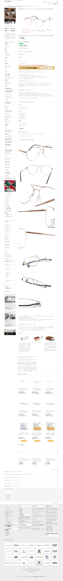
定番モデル (6, 212)
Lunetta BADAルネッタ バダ (6, 108)
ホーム (6, 506)
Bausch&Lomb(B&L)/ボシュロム (7, 236)
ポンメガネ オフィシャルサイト (9, 524)
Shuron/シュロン (6, 250)
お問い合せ (7, 277)
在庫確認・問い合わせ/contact (24, 48)
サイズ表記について (8, 507)
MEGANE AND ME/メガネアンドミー (7, 122)
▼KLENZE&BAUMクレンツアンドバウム (8, 103)
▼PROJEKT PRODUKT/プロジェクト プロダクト (8, 150)
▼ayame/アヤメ (6, 58)
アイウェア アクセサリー (8, 210)
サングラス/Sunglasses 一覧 (8, 193)
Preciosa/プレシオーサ (6, 148)
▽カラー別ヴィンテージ (8, 216)
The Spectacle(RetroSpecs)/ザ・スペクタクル (8, 159)
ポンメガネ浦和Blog (8, 525)
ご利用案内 (7, 275)
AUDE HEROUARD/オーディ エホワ (7, 55)
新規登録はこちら (56, 3)
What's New (7, 514)
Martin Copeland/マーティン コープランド (8, 247)
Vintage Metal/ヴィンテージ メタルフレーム (8, 259)
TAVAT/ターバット (6, 156)
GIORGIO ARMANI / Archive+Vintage (7, 245)
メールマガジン (7, 521)
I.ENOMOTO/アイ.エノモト (6, 86)
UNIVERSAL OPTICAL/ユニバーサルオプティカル (8, 256)
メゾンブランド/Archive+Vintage (7, 170)
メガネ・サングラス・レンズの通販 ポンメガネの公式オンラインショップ (37, 576)
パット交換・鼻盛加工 (8, 208)
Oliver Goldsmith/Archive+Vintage (7, 134)
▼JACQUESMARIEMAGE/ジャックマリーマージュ (9, 91)
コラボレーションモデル (8, 265)
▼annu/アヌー (6, 49)
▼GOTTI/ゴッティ (6, 80)
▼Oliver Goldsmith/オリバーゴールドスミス (8, 131)
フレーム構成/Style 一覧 (8, 195)
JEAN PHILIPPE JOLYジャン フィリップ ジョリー (8, 94)
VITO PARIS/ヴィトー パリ (6, 222)
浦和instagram (21, 510)
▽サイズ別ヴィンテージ (8, 214)
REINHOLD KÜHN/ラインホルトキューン (7, 153)
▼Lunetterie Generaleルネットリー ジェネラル (8, 111)
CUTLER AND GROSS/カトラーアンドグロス (7, 66)
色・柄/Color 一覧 (7, 199)
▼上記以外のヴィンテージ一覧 (9, 261)
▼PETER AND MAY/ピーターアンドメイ (8, 145)
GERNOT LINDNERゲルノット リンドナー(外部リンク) (9, 77)
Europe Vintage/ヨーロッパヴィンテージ (8, 225)
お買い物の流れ (7, 532)
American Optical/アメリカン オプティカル (8, 231)
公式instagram (21, 509)
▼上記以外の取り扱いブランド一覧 (10, 178)
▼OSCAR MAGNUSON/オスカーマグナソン (8, 142)
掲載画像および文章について (9, 513)
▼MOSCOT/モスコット (6, 125)
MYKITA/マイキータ (6, 128)
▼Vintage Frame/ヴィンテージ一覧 (7, 173)
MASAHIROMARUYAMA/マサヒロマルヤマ (8, 117)
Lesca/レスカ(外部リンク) (7, 105)
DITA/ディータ (6, 69)
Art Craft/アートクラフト (7, 233)
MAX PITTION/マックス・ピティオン (7, 119)
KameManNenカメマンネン (6, 100)
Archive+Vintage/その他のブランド (7, 176)
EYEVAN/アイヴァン (6, 72)
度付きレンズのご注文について (9, 511)
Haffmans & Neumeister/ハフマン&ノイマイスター (8, 83)
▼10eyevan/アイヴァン (6, 44)
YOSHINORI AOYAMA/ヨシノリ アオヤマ (7, 164)
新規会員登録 (7, 529)
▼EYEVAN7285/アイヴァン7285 (7, 75)
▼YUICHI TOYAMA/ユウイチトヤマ (7, 167)
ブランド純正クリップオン (8, 269)
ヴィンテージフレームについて (9, 510)
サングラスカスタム (7, 267)
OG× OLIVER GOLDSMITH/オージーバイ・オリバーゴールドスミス (10, 136)
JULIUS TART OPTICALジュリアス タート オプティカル (9, 97)
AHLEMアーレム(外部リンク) (7, 46)
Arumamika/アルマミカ (6, 52)
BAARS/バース (6, 60)
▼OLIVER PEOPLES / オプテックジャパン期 (8, 139)
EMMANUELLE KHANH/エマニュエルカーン (7, 242)
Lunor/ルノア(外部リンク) (7, 114)
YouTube (20, 513)
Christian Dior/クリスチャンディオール (8, 239)
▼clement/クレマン (6, 63)
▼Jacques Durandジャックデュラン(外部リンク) (9, 89)
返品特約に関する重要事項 (23, 45)
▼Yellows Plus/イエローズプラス (7, 162)
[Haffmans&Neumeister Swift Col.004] (37, 20)
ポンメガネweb (7, 1)
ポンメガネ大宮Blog (8, 526)
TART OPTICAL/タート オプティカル (7, 253)
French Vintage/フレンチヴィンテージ (7, 228)
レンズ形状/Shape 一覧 (7, 197)
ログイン (51, 3)
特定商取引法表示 (8, 533)
